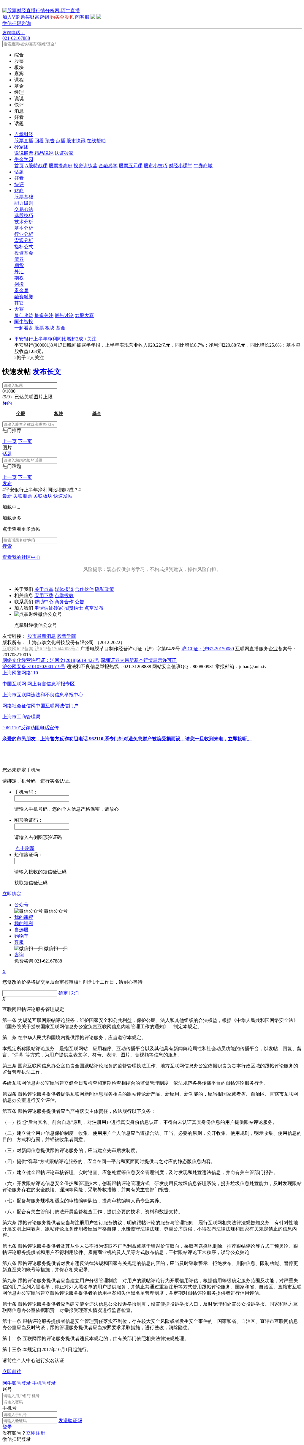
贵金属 (21, 290)
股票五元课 (130, 165)
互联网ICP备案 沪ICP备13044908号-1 (40, 648)
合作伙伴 (84, 589)
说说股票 (23, 153)
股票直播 (23, 140)
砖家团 (21, 146)
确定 (63, 993)
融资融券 (23, 296)
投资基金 (23, 252)
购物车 (21, 935)
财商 (19, 190)
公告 (79, 601)
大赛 (19, 309)
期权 (19, 277)
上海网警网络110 (20, 672)
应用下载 (43, 595)
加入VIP (10, 17)
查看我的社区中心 (21, 557)
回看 (39, 140)
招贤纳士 (73, 608)
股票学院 (66, 636)
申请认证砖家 (48, 608)
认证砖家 (64, 153)
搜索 (7, 546)
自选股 (21, 929)
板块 (50, 327)
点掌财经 (23, 134)
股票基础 (23, 196)
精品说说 (43, 153)
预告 (50, 140)
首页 (19, 165)
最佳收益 (23, 315)
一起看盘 (23, 327)
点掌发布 (93, 608)
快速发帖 (62, 496)
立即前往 (11, 1371)
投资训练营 (85, 165)
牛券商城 (203, 165)
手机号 (9, 1408)
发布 (7, 483)
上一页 (9, 441)
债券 (19, 259)
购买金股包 (62, 17)
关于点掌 (43, 589)
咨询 (19, 954)
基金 (60, 327)
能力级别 (23, 203)
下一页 (25, 441)
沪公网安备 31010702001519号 (33, 666)
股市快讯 (76, 140)
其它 (19, 302)
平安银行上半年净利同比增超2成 (48, 338)
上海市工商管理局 (21, 716)
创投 (19, 284)
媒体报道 (64, 589)
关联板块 (42, 496)
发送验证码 (70, 1420)
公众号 (21, 904)
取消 (74, 993)
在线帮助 (96, 140)
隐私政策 (104, 589)
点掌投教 (64, 595)
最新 (7, 496)
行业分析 (23, 234)
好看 (19, 178)
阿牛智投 (23, 321)
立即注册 (35, 1432)
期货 (19, 265)
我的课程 (23, 917)
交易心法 (23, 209)
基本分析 (23, 228)
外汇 (19, 271)
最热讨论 (64, 315)
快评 (19, 184)
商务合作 (64, 601)
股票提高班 (60, 165)
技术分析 (23, 221)
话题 (19, 171)
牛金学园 (23, 159)
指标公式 (23, 246)
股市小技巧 (155, 165)
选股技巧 (23, 215)
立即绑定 (11, 893)
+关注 (90, 338)
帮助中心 (43, 601)
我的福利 (23, 923)
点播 (60, 140)
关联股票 (22, 496)
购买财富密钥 (34, 17)
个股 (20, 413)
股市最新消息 (41, 636)
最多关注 (43, 315)
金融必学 (108, 165)
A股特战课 (36, 165)
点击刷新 (24, 848)
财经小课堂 (180, 165)
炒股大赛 (84, 315)
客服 (19, 942)
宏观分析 (23, 240)
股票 (39, 327)
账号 (7, 1389)
